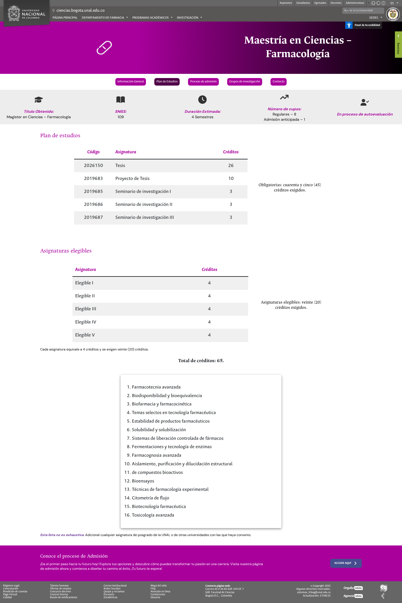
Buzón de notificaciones (63, 597)
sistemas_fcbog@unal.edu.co (314, 592)
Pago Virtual (10, 594)
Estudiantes (303, 3)
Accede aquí (342, 563)
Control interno (59, 594)
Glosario (155, 597)
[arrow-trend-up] (284, 97)
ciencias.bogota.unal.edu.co (80, 10)
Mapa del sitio (159, 585)
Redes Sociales (112, 588)
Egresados (320, 3)
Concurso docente (60, 591)
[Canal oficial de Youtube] (383, 3)
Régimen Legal (11, 585)
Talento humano (59, 585)
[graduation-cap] (39, 99)
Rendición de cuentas (15, 591)
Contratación (10, 588)
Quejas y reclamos (114, 591)
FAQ (153, 588)
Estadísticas (110, 597)
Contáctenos (158, 594)
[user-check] (364, 102)
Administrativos (355, 3)
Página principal (65, 17)
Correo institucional (115, 585)
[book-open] (120, 99)
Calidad (7, 597)
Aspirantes (286, 3)
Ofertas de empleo (60, 588)
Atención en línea (160, 591)
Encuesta (109, 594)
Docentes (336, 3)
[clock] (202, 99)
